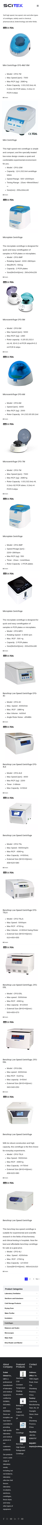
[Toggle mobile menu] (38, 6)
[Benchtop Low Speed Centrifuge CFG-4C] (20, 671)
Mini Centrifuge (10, 140)
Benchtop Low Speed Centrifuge (17, 835)
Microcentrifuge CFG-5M (14, 319)
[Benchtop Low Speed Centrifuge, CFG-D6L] (20, 1037)
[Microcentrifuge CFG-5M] (20, 297)
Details (6, 97)
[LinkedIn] (15, 1519)
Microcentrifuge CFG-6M (14, 394)
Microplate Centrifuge (13, 237)
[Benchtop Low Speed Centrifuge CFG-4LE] (20, 742)
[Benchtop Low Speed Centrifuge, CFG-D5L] (20, 963)
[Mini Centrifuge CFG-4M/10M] (20, 43)
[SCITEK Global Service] (22, 1519)
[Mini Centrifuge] (20, 118)
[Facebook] (3, 1519)
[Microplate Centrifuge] (20, 215)
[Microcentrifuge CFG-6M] (20, 372)
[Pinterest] (18, 1519)
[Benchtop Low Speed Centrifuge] (20, 813)
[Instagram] (7, 1519)
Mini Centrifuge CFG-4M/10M (16, 65)
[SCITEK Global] (11, 1519)
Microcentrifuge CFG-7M (14, 461)
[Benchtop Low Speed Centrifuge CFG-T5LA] (20, 888)
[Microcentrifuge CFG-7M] (20, 439)
